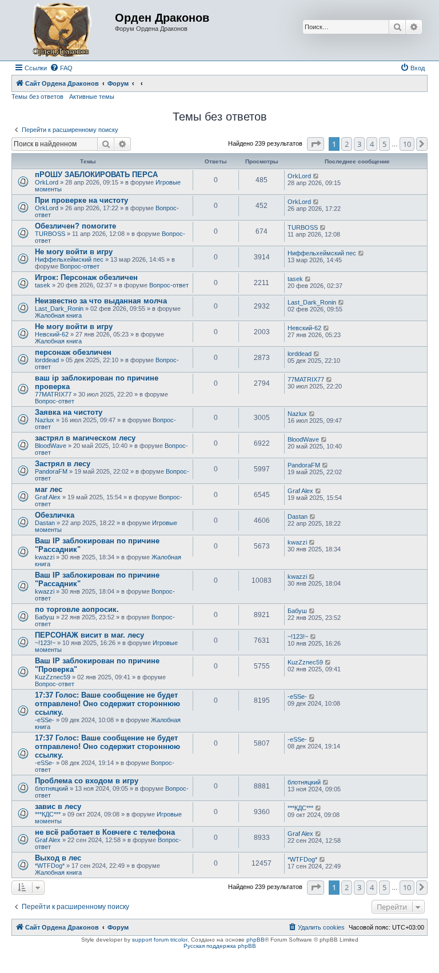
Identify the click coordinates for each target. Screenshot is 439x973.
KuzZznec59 (52, 677)
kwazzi (44, 557)
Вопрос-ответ (79, 266)
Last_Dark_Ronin (59, 308)
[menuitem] (61, 68)
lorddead (47, 360)
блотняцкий (51, 788)
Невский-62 (52, 334)
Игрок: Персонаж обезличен (86, 277)
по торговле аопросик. (77, 609)
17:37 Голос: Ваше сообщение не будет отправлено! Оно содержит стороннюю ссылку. (107, 703)
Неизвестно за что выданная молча (101, 301)
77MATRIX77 (53, 394)
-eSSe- (44, 719)
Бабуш (44, 617)
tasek (42, 285)
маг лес (48, 489)
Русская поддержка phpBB (219, 946)
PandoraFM (51, 471)
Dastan (45, 522)
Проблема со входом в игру (86, 780)
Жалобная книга (58, 315)
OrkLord (46, 182)
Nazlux (44, 420)
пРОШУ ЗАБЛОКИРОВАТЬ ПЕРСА (96, 174)
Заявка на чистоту (68, 412)
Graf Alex (48, 497)
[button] (315, 144)
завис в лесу (58, 806)
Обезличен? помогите (75, 226)
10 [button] (407, 144)
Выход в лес (58, 858)
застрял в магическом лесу (85, 438)
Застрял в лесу (62, 463)
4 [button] (372, 144)
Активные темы (91, 96)
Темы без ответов (37, 96)
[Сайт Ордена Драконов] (64, 30)
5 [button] (384, 144)
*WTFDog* (50, 865)
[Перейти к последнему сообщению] (316, 176)
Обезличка (54, 515)
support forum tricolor (159, 939)
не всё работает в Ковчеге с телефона (105, 832)
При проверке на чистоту (81, 200)
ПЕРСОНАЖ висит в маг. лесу (89, 635)
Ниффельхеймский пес (69, 259)
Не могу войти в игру (74, 251)
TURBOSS (50, 233)
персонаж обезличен (73, 352)
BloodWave (50, 445)
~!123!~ (45, 642)
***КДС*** (48, 814)
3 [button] (359, 144)
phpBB (255, 939)
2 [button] (347, 144)
